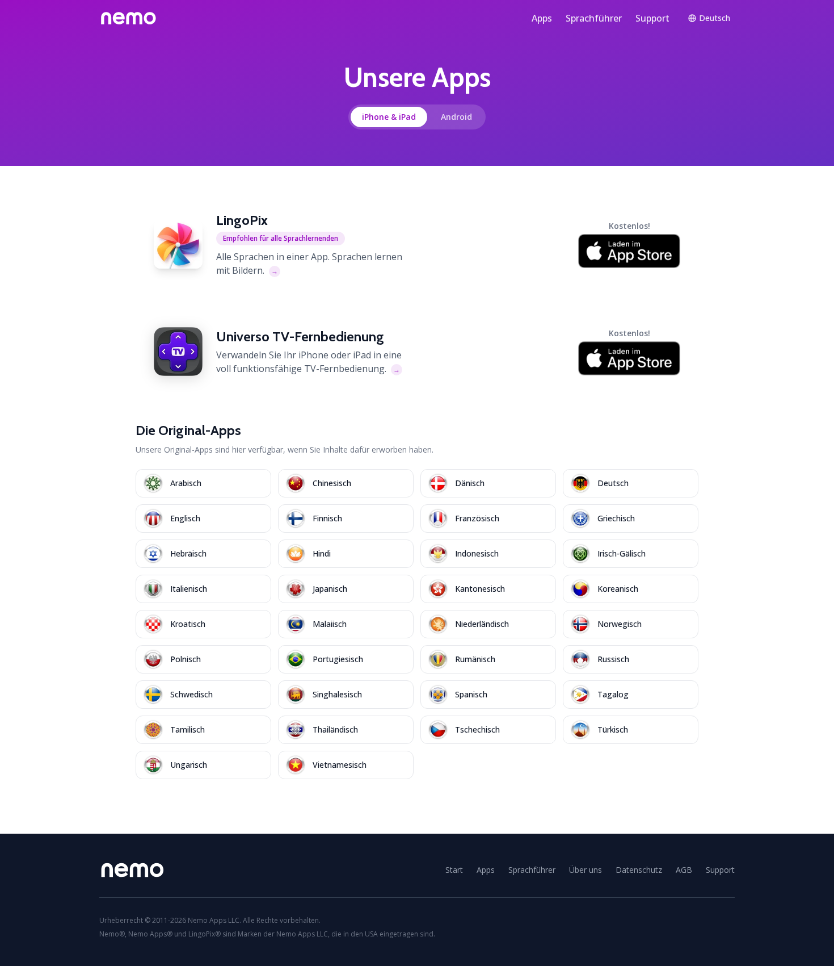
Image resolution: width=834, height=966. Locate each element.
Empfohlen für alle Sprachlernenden (280, 238)
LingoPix (242, 220)
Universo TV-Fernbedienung (300, 336)
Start (454, 869)
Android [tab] (456, 116)
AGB (684, 869)
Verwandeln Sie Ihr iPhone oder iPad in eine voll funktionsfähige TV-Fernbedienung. (309, 362)
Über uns (585, 869)
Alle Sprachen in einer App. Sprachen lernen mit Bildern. (309, 263)
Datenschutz (639, 869)
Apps (542, 18)
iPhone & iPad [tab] (389, 116)
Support (652, 18)
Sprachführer (594, 18)
